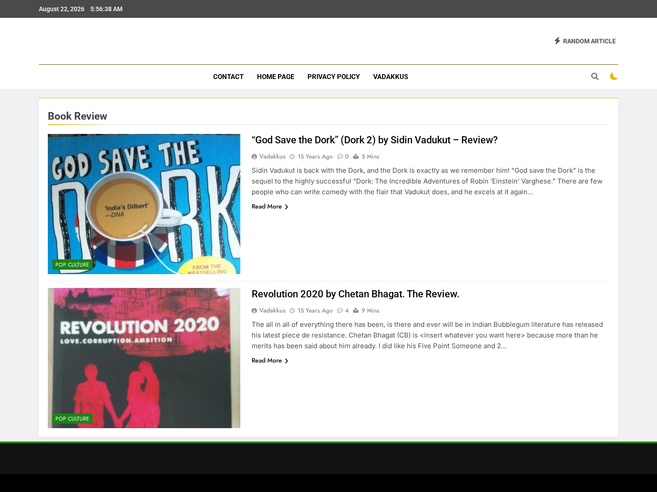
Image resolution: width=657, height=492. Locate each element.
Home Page (275, 77)
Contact (228, 77)
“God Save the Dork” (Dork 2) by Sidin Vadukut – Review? (375, 140)
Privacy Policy (333, 77)
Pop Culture (72, 265)
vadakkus (390, 77)
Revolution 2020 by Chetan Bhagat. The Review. (355, 294)
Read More (267, 206)
